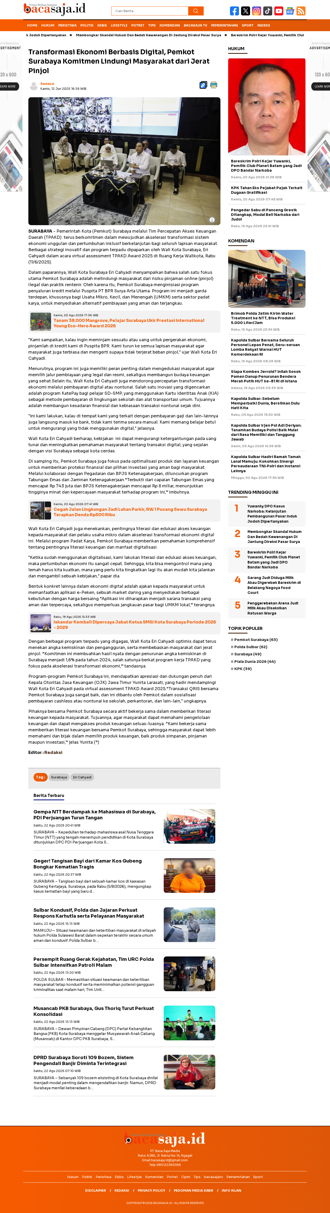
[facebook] (235, 14)
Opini (185, 1177)
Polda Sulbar (250, 647)
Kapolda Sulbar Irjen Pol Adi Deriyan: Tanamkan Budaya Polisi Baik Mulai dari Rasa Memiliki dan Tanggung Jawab (266, 432)
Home (32, 25)
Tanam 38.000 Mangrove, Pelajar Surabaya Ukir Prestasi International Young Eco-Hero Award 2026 (129, 323)
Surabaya (59, 777)
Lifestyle (119, 25)
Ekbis (102, 25)
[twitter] (246, 14)
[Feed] (301, 14)
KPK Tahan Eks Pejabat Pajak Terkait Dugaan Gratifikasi (266, 190)
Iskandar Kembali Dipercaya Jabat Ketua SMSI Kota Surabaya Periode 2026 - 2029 (135, 624)
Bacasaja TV (195, 25)
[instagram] (257, 14)
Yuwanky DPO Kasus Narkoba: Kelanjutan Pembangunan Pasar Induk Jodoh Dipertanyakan (272, 514)
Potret (137, 25)
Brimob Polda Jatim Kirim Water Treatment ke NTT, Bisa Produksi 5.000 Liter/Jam (263, 318)
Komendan (170, 25)
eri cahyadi (82, 777)
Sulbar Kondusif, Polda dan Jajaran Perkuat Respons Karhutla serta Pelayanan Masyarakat (89, 913)
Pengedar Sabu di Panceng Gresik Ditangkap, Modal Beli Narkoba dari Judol (265, 215)
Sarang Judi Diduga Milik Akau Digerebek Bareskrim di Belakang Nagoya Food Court (274, 585)
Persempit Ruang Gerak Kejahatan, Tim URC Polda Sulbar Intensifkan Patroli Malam (94, 962)
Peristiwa (67, 25)
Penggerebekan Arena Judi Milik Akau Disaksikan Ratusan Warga (273, 608)
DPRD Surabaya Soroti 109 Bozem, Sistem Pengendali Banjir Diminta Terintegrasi (84, 1060)
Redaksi (47, 84)
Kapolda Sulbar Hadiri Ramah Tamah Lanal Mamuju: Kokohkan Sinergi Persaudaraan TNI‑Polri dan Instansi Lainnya (266, 463)
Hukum (47, 25)
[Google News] (290, 14)
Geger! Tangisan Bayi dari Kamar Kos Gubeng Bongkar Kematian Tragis (88, 864)
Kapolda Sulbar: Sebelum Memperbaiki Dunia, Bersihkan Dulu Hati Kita (265, 403)
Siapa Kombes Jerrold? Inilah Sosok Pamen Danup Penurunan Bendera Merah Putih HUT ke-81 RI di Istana (266, 376)
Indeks (263, 25)
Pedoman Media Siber (193, 1190)
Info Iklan (231, 1190)
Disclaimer (95, 1190)
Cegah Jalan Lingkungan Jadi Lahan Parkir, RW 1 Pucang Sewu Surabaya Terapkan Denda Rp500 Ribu (130, 512)
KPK (243, 668)
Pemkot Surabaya (256, 639)
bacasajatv (213, 1177)
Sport (247, 25)
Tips (152, 25)
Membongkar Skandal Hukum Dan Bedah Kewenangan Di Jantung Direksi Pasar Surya (117, 35)
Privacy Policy (151, 1190)
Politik (87, 25)
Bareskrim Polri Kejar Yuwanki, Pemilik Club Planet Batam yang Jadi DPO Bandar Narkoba (266, 166)
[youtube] (279, 14)
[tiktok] (268, 14)
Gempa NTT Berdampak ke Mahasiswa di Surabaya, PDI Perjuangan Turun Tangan (95, 815)
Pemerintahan (224, 25)
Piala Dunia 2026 (255, 661)
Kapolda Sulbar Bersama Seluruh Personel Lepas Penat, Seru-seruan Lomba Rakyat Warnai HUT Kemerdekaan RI (265, 347)
